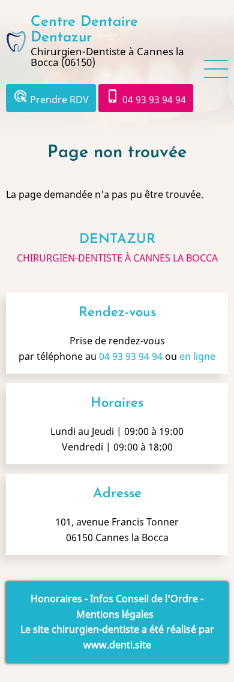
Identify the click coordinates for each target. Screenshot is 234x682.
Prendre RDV (51, 97)
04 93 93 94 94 (146, 97)
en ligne (197, 356)
